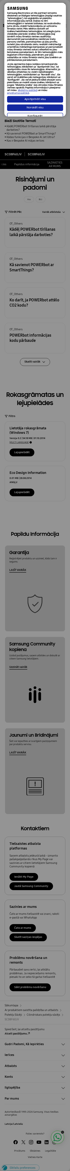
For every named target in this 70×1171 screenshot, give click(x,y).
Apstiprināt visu (35, 99)
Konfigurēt (35, 116)
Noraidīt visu (35, 107)
